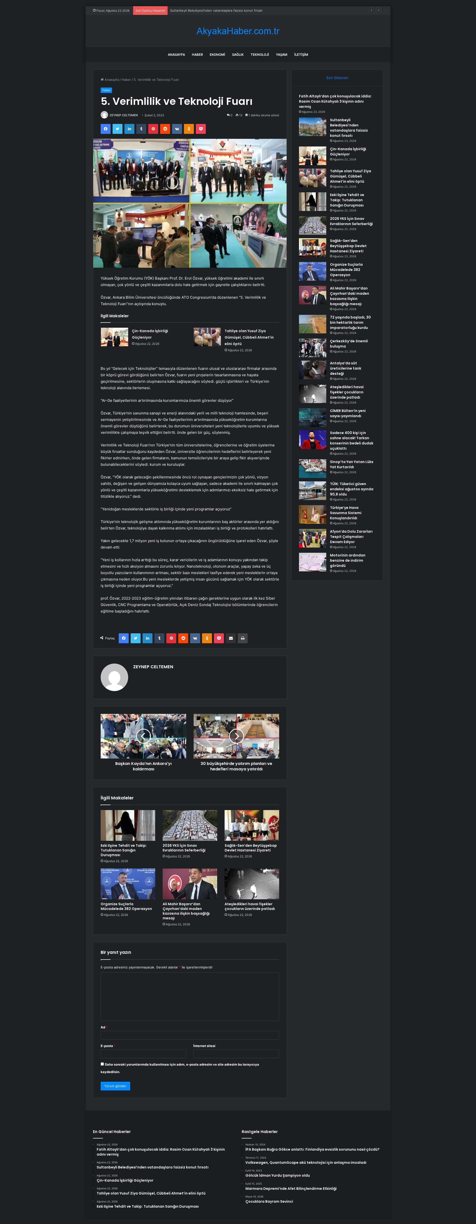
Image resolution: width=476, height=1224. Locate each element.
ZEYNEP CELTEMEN (124, 115)
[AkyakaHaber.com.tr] (238, 31)
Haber (197, 55)
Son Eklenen (337, 77)
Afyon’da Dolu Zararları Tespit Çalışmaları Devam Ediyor (351, 536)
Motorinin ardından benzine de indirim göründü (347, 560)
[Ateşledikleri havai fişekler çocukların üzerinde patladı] (252, 884)
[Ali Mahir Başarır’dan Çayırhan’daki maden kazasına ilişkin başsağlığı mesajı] (190, 884)
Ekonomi (217, 55)
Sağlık (238, 55)
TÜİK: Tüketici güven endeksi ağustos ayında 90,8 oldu (351, 489)
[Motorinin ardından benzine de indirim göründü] (312, 562)
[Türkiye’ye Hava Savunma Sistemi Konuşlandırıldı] (312, 514)
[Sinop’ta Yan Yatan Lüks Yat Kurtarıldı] (312, 468)
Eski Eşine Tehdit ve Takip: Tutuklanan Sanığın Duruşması (124, 850)
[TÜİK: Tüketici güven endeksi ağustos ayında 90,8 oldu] (312, 490)
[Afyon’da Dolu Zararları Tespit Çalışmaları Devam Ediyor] (312, 538)
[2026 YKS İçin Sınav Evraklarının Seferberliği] (190, 825)
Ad (104, 1027)
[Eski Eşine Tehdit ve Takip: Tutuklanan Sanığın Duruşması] (128, 825)
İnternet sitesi (204, 1046)
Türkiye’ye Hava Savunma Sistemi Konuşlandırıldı (345, 513)
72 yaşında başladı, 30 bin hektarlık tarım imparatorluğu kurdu (350, 322)
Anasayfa (176, 55)
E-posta (108, 1046)
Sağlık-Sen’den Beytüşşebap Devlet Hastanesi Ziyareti (251, 848)
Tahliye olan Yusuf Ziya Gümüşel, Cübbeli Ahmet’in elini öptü (249, 337)
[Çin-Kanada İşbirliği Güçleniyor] (114, 337)
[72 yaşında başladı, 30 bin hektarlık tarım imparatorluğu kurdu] (312, 324)
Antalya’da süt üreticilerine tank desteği (345, 368)
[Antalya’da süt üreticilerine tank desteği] (312, 370)
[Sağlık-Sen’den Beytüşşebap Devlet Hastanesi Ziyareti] (252, 825)
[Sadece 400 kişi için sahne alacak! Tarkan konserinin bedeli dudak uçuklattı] (312, 439)
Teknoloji (260, 55)
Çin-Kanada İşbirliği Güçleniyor (193, 10)
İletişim (301, 55)
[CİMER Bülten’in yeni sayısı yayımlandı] (312, 417)
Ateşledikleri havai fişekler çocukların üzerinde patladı (250, 906)
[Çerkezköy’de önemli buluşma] (312, 348)
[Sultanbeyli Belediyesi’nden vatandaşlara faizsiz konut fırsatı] (312, 126)
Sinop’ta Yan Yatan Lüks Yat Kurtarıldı (351, 464)
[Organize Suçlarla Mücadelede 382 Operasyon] (128, 884)
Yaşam (281, 55)
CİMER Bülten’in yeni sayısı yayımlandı (348, 413)
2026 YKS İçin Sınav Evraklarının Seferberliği (184, 848)
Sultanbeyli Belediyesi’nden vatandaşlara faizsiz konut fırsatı (349, 127)
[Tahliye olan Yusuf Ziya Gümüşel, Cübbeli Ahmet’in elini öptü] (207, 337)
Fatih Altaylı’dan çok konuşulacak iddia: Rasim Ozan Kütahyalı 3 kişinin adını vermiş (335, 101)
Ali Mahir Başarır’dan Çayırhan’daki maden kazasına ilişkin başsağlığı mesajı (186, 911)
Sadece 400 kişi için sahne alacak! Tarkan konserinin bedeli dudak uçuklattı (351, 440)
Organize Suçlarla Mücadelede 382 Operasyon (126, 906)
